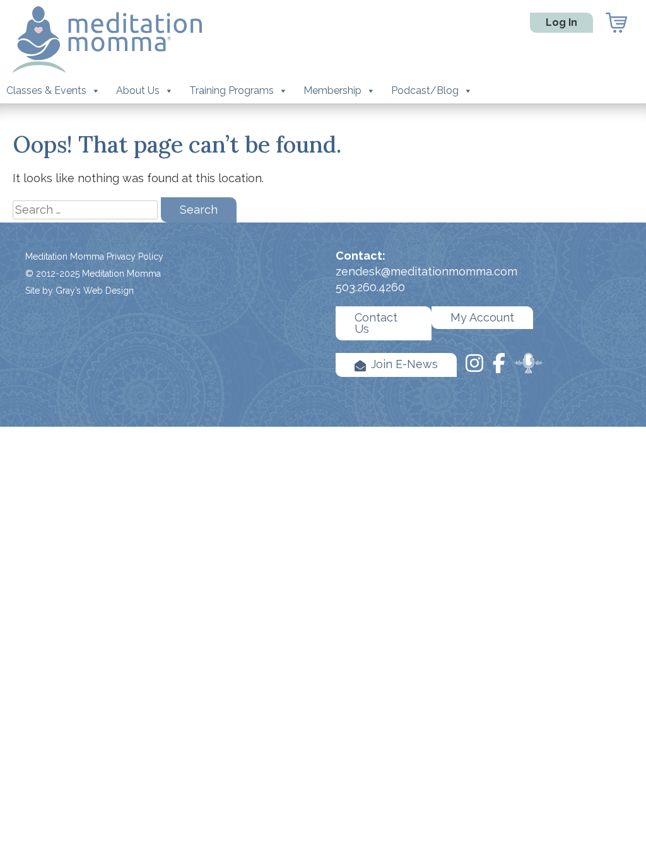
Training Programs (231, 90)
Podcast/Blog (425, 90)
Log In (561, 22)
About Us (138, 90)
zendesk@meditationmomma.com (426, 271)
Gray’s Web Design (95, 291)
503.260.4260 (370, 287)
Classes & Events (46, 90)
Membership (332, 90)
